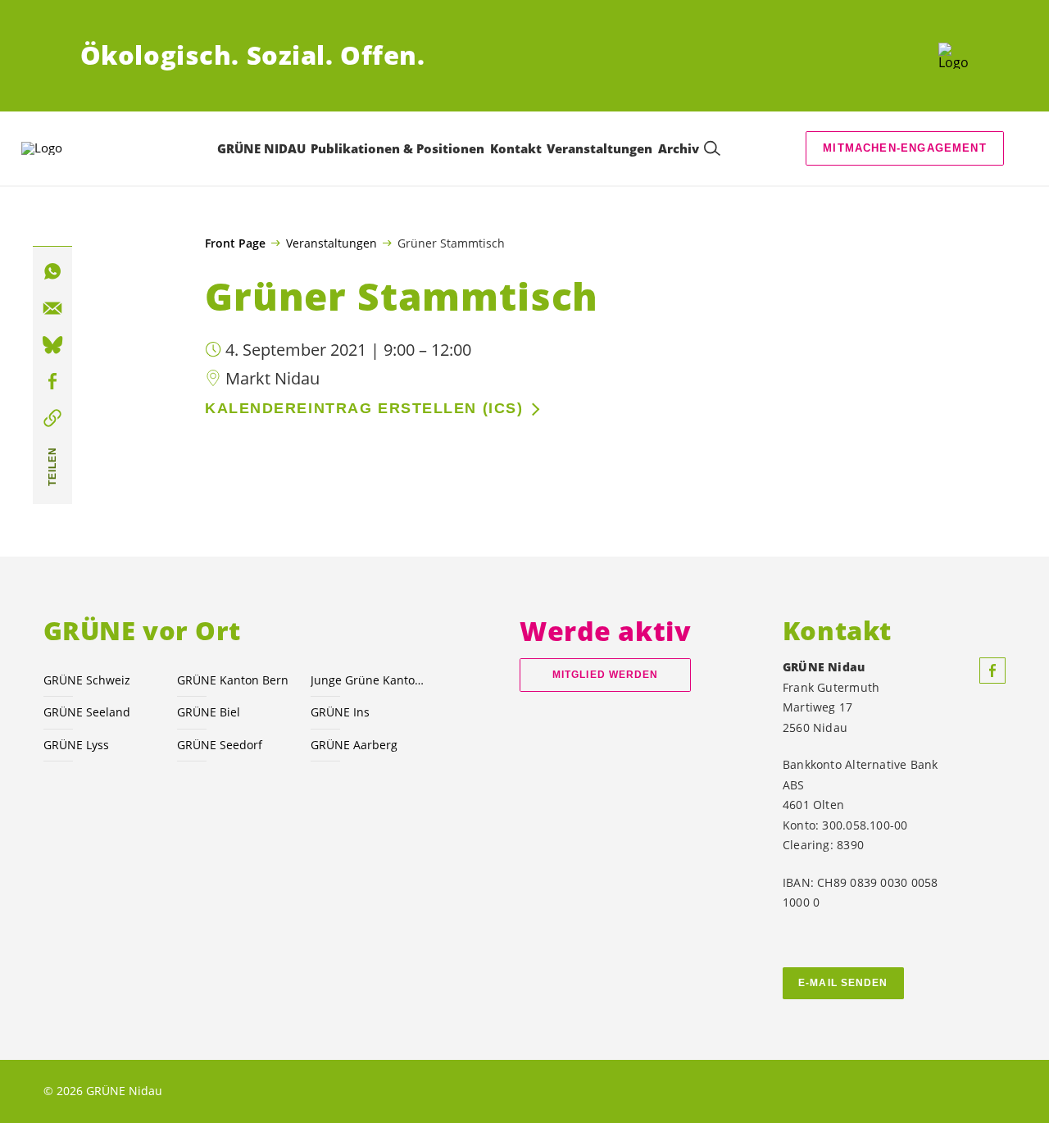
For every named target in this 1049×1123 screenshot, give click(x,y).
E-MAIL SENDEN (843, 983)
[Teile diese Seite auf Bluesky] (52, 345)
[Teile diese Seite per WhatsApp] (52, 272)
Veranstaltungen (331, 242)
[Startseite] (953, 55)
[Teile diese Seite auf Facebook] (52, 382)
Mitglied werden (605, 674)
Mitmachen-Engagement (904, 148)
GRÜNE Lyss (76, 744)
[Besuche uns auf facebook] (992, 670)
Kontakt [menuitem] (516, 148)
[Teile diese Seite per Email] (52, 308)
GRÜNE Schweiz (86, 680)
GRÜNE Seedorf (219, 744)
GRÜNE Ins (340, 712)
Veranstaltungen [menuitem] (599, 148)
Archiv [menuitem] (678, 148)
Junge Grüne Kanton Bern (368, 680)
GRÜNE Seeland (86, 712)
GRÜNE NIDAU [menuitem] (261, 148)
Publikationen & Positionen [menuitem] (397, 148)
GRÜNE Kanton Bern (232, 680)
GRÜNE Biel (208, 712)
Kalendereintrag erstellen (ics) (364, 408)
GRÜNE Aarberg (354, 744)
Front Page (235, 243)
